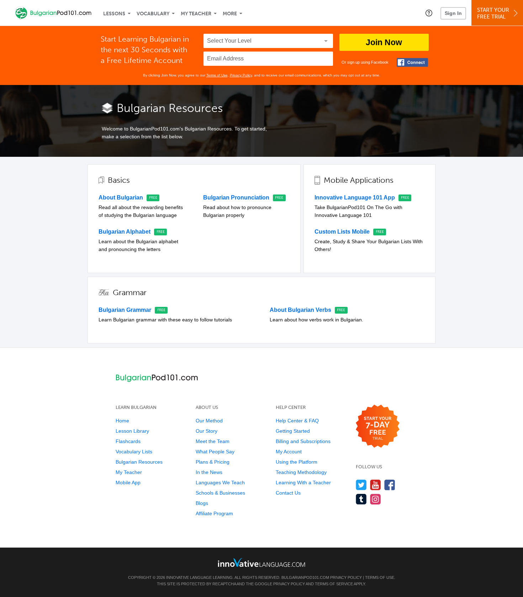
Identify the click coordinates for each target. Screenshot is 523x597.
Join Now (384, 42)
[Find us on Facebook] (389, 484)
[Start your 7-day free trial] (378, 426)
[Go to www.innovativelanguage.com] (261, 562)
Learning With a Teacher (303, 482)
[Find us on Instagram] (375, 499)
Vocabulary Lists (134, 451)
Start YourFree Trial (493, 13)
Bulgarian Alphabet (124, 232)
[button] (429, 13)
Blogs (202, 503)
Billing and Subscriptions (303, 441)
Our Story (206, 431)
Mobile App (128, 482)
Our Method (209, 420)
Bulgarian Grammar (125, 310)
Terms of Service (334, 584)
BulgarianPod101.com (305, 577)
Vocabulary (153, 14)
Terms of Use (217, 75)
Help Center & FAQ (297, 420)
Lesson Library (132, 431)
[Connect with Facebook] (412, 62)
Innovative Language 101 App (355, 197)
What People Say (215, 451)
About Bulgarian (121, 197)
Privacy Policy (241, 75)
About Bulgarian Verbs (300, 310)
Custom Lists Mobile (342, 232)
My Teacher (196, 14)
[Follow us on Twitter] (361, 484)
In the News (209, 472)
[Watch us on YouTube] (375, 484)
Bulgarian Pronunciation (236, 197)
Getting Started (293, 431)
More (230, 14)
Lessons (114, 14)
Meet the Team (212, 441)
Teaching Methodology (301, 472)
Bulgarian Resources (139, 462)
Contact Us (288, 493)
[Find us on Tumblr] (361, 499)
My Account (289, 451)
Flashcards (128, 441)
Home (122, 420)
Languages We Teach (220, 482)
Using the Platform (296, 462)
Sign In (453, 13)
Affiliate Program (214, 513)
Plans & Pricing (212, 462)
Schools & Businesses (220, 493)
